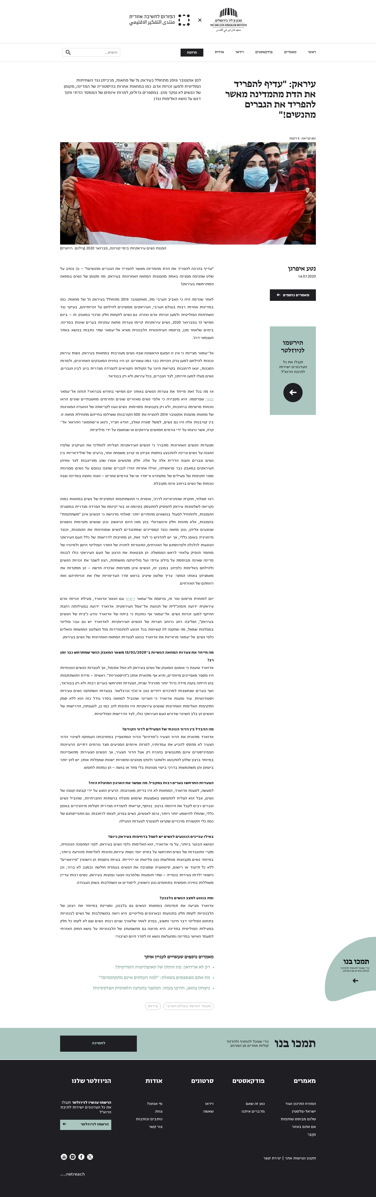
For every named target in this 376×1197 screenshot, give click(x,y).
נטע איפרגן (302, 269)
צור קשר (155, 1126)
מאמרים (290, 52)
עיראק (153, 1006)
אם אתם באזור (304, 1126)
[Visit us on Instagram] (72, 1158)
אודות (219, 52)
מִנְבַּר (311, 1134)
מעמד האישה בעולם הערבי (188, 1006)
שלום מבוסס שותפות (298, 1119)
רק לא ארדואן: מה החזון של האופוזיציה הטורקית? (162, 967)
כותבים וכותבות (149, 1119)
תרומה (192, 52)
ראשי (312, 52)
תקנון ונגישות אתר (300, 1158)
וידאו (240, 52)
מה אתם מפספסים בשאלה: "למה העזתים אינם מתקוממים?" (154, 978)
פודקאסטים (264, 52)
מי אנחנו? (154, 1103)
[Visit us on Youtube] (64, 1158)
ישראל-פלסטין (304, 1111)
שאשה (208, 1111)
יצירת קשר (272, 1158)
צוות (158, 1111)
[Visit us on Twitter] (89, 1158)
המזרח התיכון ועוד (300, 1103)
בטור (210, 399)
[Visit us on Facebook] (80, 1158)
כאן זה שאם (255, 1103)
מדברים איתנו (253, 1111)
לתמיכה (98, 1043)
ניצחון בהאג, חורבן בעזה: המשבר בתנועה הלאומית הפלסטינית (151, 988)
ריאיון (130, 598)
